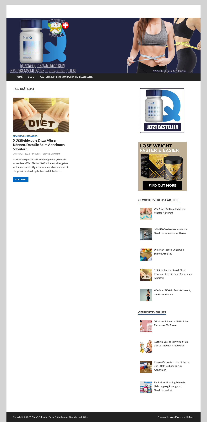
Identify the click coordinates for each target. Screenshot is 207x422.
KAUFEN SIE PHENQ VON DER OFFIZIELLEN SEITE (66, 77)
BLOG (31, 77)
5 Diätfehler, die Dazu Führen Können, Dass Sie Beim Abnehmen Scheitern (39, 144)
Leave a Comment (51, 153)
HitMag (190, 417)
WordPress (175, 417)
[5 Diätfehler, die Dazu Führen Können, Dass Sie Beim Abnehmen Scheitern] (41, 115)
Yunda (38, 153)
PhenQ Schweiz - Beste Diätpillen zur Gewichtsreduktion (60, 417)
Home (19, 77)
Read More (19, 178)
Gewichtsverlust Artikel (25, 136)
